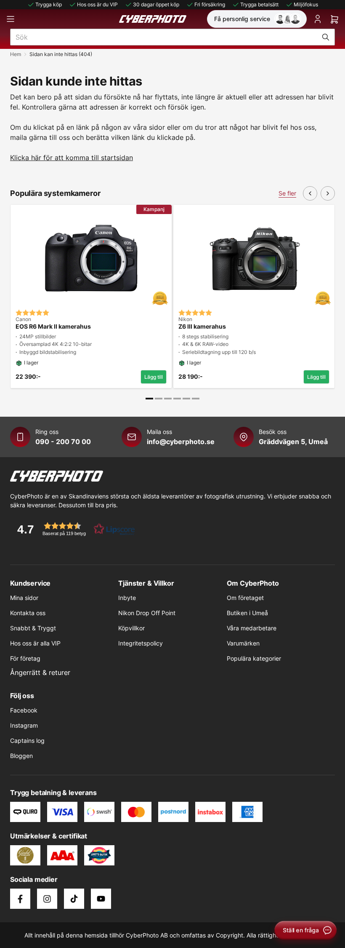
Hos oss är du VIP (97, 4)
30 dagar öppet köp (156, 4)
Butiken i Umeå (247, 612)
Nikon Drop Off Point (146, 612)
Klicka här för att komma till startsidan (71, 157)
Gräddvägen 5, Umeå (293, 441)
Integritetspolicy (140, 643)
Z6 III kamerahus (202, 326)
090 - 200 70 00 (63, 441)
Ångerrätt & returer (40, 672)
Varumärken (243, 643)
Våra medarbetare (251, 628)
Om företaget (245, 597)
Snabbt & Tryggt (33, 628)
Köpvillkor (131, 628)
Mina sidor (24, 597)
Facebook (23, 710)
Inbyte (127, 597)
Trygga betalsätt (259, 4)
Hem (15, 54)
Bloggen (21, 755)
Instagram (24, 725)
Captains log (27, 740)
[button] (73, 529)
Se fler (287, 193)
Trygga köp (48, 4)
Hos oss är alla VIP (35, 643)
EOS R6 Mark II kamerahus (53, 326)
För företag (25, 658)
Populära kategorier (254, 658)
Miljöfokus (306, 4)
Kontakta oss (27, 612)
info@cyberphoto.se (181, 441)
